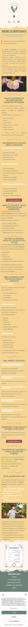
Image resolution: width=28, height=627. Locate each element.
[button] (25, 594)
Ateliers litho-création (14, 585)
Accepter (14, 612)
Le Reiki (14, 577)
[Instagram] (14, 22)
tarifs (14, 588)
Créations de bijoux (14, 582)
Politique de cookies (8, 624)
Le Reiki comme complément (12, 500)
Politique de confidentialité (18, 624)
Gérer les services (13, 608)
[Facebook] (18, 22)
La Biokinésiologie (14, 579)
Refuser (14, 616)
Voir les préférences (14, 621)
